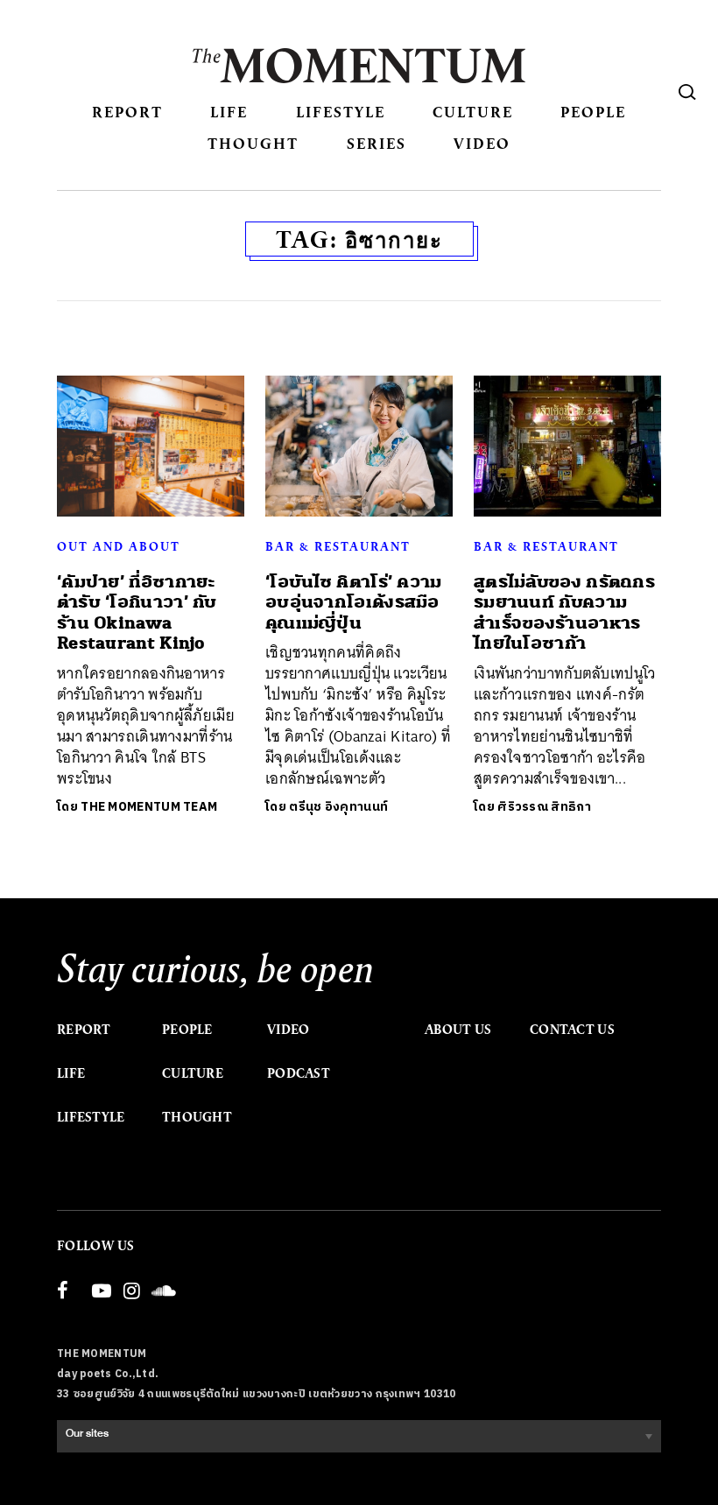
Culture (473, 112)
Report (127, 112)
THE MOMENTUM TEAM (149, 807)
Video (482, 143)
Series (376, 143)
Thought (253, 143)
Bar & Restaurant (338, 546)
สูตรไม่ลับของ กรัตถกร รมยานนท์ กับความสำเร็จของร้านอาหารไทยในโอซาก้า (564, 612)
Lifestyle (340, 112)
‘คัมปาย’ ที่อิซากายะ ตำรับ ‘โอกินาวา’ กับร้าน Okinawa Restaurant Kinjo (137, 612)
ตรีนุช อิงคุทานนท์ (338, 807)
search (687, 92)
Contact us (572, 1029)
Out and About (118, 546)
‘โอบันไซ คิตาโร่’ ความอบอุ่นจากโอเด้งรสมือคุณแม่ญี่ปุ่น (353, 602)
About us (458, 1029)
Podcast (298, 1073)
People (593, 112)
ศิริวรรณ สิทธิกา (544, 807)
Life (229, 112)
